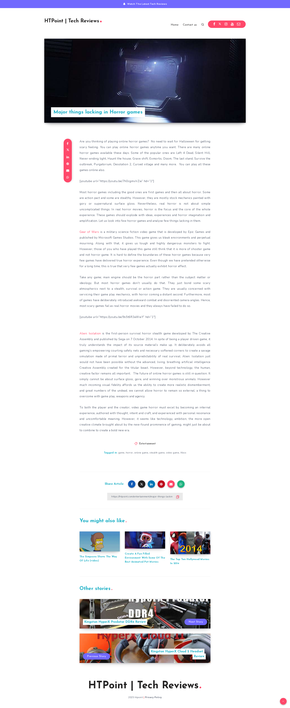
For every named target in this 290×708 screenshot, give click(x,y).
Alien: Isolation (90, 333)
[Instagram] (226, 24)
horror (129, 452)
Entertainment (147, 444)
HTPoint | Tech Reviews (71, 21)
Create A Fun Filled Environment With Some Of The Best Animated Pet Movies (145, 558)
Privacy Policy (153, 697)
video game (172, 452)
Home (174, 25)
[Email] (238, 24)
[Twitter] (220, 24)
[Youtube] (232, 24)
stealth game (157, 452)
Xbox (183, 452)
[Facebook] (214, 24)
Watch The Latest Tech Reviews (147, 4)
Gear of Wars (89, 232)
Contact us (190, 25)
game (121, 452)
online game (141, 452)
